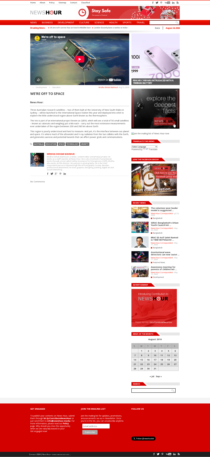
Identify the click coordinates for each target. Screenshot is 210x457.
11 (161, 355)
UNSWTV (85, 144)
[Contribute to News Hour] (154, 326)
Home (33, 2)
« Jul (152, 376)
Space (61, 144)
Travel (141, 22)
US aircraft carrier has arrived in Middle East (70, 27)
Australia (39, 144)
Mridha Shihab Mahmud (108, 87)
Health (113, 22)
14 (135, 359)
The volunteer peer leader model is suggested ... (164, 209)
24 (155, 364)
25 (161, 364)
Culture (84, 22)
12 (168, 355)
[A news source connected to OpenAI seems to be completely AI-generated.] (155, 59)
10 (155, 355)
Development (66, 22)
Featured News (159, 262)
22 (141, 364)
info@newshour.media (58, 421)
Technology (72, 144)
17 (155, 359)
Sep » (159, 376)
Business (47, 22)
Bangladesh (157, 218)
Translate (153, 149)
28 (135, 368)
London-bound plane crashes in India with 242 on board (119, 27)
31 (155, 368)
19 (168, 359)
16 (148, 359)
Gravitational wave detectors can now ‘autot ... (165, 253)
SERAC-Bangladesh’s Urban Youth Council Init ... (164, 223)
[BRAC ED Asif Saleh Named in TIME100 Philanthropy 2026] (140, 247)
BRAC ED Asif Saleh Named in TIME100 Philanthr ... (164, 238)
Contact (73, 2)
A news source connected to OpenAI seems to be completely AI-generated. (154, 82)
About (42, 2)
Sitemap (62, 2)
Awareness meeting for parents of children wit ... (164, 268)
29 (141, 368)
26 (168, 364)
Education (56, 87)
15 (141, 359)
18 (161, 359)
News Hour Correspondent (162, 213)
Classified (85, 2)
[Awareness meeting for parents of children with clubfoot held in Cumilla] (140, 277)
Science (99, 22)
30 (148, 368)
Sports (127, 22)
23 (148, 364)
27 (175, 364)
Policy (52, 2)
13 (175, 355)
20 (175, 359)
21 (135, 364)
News (33, 22)
